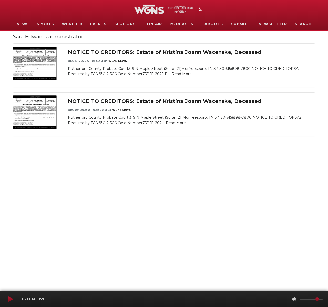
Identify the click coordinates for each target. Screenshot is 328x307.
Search (303, 23)
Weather (72, 23)
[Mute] (294, 299)
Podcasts (181, 23)
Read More (182, 74)
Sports (45, 23)
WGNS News (117, 61)
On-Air (154, 23)
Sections (125, 23)
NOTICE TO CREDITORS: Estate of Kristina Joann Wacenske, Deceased (164, 52)
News (23, 23)
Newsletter (273, 23)
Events (98, 23)
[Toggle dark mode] (199, 10)
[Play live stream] (10, 299)
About (212, 23)
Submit (239, 23)
